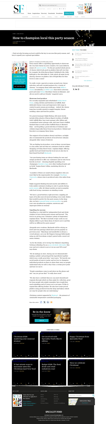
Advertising (42, 8)
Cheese (83, 16)
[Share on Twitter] (44, 302)
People (76, 16)
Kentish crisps (43, 164)
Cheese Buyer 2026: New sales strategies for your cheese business (84, 65)
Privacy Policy (44, 403)
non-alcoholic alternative (57, 245)
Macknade (47, 153)
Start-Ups (69, 16)
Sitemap (56, 396)
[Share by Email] (51, 302)
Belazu (42, 92)
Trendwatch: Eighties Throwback (81, 71)
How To (56, 394)
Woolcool (54, 295)
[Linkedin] (63, 8)
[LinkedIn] (76, 89)
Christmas (15, 43)
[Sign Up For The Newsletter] (60, 8)
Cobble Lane (49, 89)
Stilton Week (69, 13)
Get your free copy (19, 86)
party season (33, 188)
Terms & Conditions (59, 403)
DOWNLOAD (80, 12)
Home (14, 33)
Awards (62, 16)
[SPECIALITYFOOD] (20, 14)
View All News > (88, 80)
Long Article (20, 33)
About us (55, 8)
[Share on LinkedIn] (48, 302)
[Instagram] (65, 8)
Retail (43, 16)
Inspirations (36, 13)
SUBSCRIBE (80, 13)
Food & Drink (35, 16)
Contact (49, 8)
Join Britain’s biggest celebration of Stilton (81, 59)
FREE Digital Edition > (29, 403)
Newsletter (59, 13)
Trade (56, 16)
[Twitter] (62, 8)
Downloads (51, 13)
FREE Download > (28, 405)
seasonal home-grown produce (50, 201)
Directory (44, 13)
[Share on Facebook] (41, 302)
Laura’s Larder (41, 68)
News (29, 13)
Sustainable (25, 16)
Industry (50, 16)
